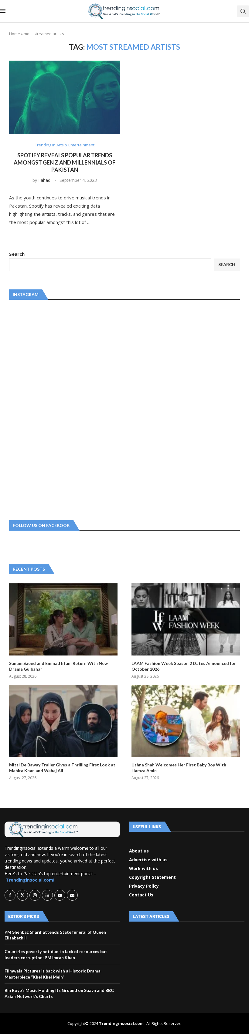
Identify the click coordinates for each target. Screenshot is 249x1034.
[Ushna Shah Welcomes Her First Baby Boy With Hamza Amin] (185, 721)
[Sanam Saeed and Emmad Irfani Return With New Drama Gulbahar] (63, 619)
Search (17, 254)
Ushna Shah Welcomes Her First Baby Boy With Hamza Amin (178, 767)
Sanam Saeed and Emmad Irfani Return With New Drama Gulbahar (58, 666)
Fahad (44, 180)
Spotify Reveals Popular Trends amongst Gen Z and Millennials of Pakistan (64, 162)
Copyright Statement (152, 877)
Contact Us (141, 895)
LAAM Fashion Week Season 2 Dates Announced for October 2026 (183, 666)
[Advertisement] (54, 409)
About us (139, 851)
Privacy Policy (144, 886)
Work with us (143, 868)
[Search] (243, 11)
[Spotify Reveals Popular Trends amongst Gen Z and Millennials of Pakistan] (64, 97)
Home (14, 33)
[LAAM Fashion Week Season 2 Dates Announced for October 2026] (185, 619)
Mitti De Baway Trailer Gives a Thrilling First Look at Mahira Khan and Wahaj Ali (62, 767)
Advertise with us (148, 860)
